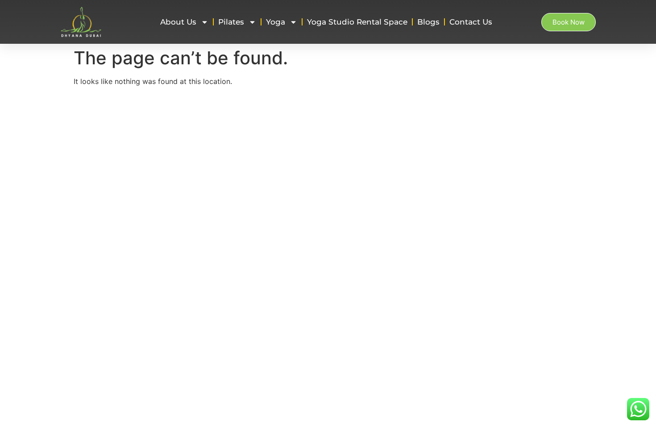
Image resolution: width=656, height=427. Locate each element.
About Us (178, 21)
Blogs (428, 21)
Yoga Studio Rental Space (357, 21)
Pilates (231, 21)
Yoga (275, 21)
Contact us (470, 21)
